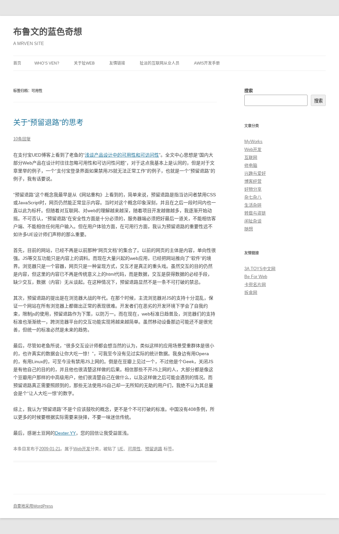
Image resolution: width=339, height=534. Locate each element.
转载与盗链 (255, 213)
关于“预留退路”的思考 (48, 122)
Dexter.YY (65, 433)
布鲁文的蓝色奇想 (47, 32)
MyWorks (253, 141)
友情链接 (117, 63)
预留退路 (153, 448)
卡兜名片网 (255, 284)
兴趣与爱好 (255, 173)
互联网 (250, 157)
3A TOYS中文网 (259, 268)
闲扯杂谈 (253, 220)
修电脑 (250, 165)
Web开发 (81, 448)
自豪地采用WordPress (33, 506)
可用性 (134, 448)
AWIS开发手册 (207, 63)
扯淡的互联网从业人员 (159, 63)
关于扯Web (84, 63)
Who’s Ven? (46, 63)
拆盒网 (250, 292)
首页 (17, 63)
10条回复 (22, 138)
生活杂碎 (253, 205)
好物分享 (253, 189)
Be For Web (255, 276)
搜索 (248, 90)
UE (120, 448)
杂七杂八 (253, 197)
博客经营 (253, 181)
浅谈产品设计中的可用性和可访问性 (122, 155)
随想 (248, 228)
